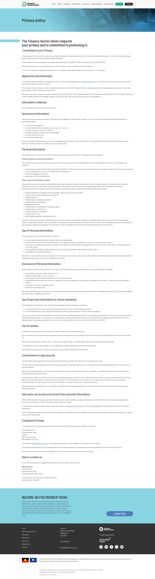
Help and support (96, 4)
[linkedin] (116, 547)
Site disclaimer (53, 574)
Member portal (108, 4)
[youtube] (122, 547)
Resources (85, 4)
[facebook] (111, 547)
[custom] (101, 547)
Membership (76, 4)
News (59, 4)
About (54, 4)
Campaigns (67, 4)
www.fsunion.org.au (89, 82)
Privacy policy (43, 574)
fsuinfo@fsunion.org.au (74, 406)
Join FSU (24, 547)
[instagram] (106, 547)
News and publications (29, 531)
